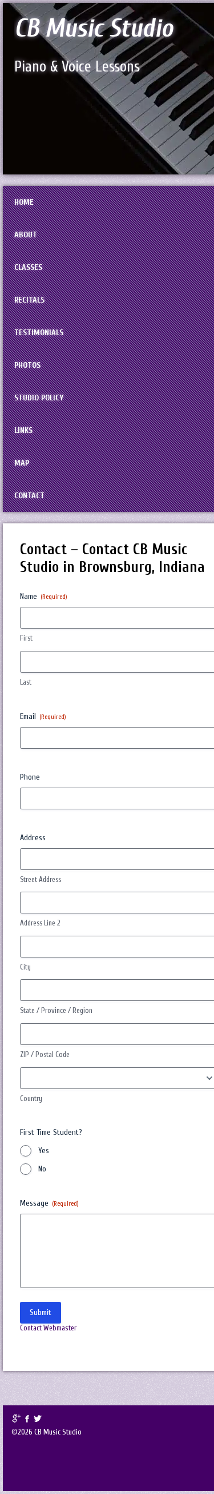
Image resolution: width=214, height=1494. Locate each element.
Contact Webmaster (48, 1328)
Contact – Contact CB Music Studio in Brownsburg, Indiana (112, 558)
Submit (40, 1312)
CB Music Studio (93, 28)
